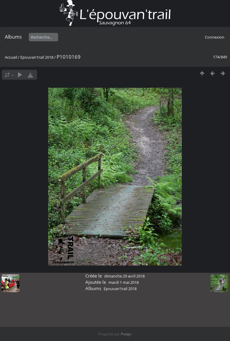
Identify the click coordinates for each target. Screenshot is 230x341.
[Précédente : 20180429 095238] (212, 73)
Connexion (214, 37)
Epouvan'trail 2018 (36, 57)
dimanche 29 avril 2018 (124, 276)
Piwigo (126, 334)
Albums (13, 37)
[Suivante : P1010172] (223, 73)
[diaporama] (20, 74)
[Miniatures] (202, 73)
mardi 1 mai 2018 (123, 282)
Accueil (11, 57)
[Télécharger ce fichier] (30, 74)
